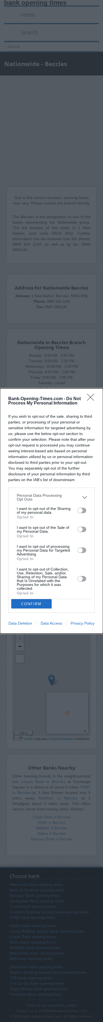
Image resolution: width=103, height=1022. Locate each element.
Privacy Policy (82, 623)
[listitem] (51, 497)
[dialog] (51, 511)
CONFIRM (31, 604)
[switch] (81, 510)
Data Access (51, 623)
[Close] (92, 399)
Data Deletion (20, 623)
